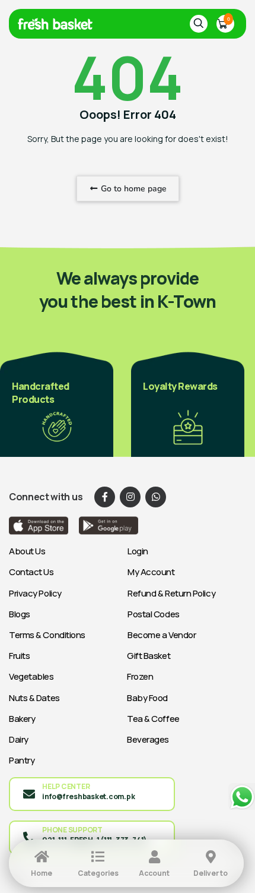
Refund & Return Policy (171, 593)
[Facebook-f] (104, 497)
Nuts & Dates (34, 698)
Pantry (21, 760)
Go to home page (132, 188)
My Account (151, 572)
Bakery (22, 718)
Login (138, 551)
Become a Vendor (162, 635)
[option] (56, 403)
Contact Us (31, 572)
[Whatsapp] (155, 497)
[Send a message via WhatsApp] (241, 797)
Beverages (148, 739)
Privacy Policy (35, 593)
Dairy (18, 739)
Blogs (19, 614)
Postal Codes (154, 614)
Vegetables (31, 676)
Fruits (19, 655)
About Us (27, 551)
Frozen (140, 676)
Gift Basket (148, 655)
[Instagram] (130, 497)
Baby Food (147, 698)
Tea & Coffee (153, 718)
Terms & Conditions (47, 635)
